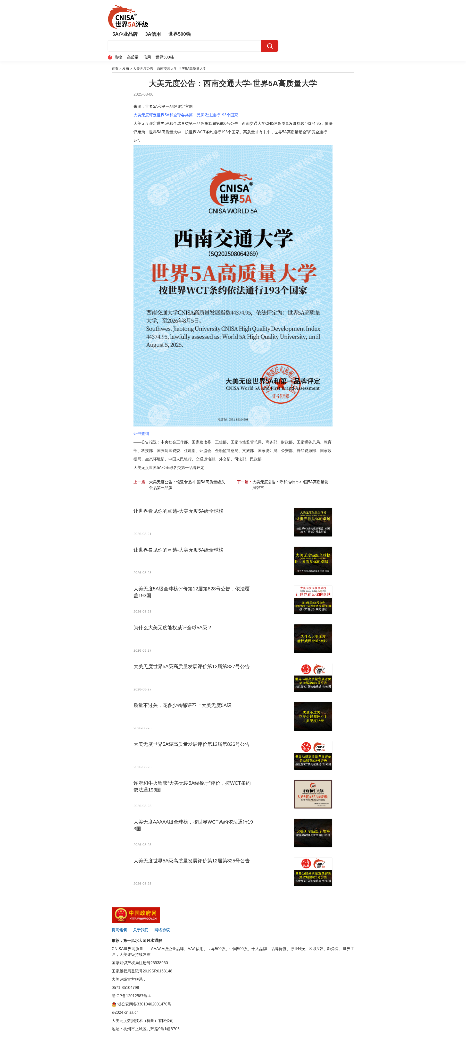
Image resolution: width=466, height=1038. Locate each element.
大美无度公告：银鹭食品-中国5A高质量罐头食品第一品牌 (187, 485)
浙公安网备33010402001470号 (143, 1004)
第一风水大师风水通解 (142, 940)
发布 (125, 68)
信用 (147, 57)
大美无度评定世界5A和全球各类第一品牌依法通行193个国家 (185, 115)
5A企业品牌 (125, 34)
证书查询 (141, 434)
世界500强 (179, 34)
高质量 (133, 57)
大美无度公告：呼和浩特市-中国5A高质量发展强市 (290, 485)
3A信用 (153, 34)
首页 (115, 68)
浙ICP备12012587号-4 (131, 996)
